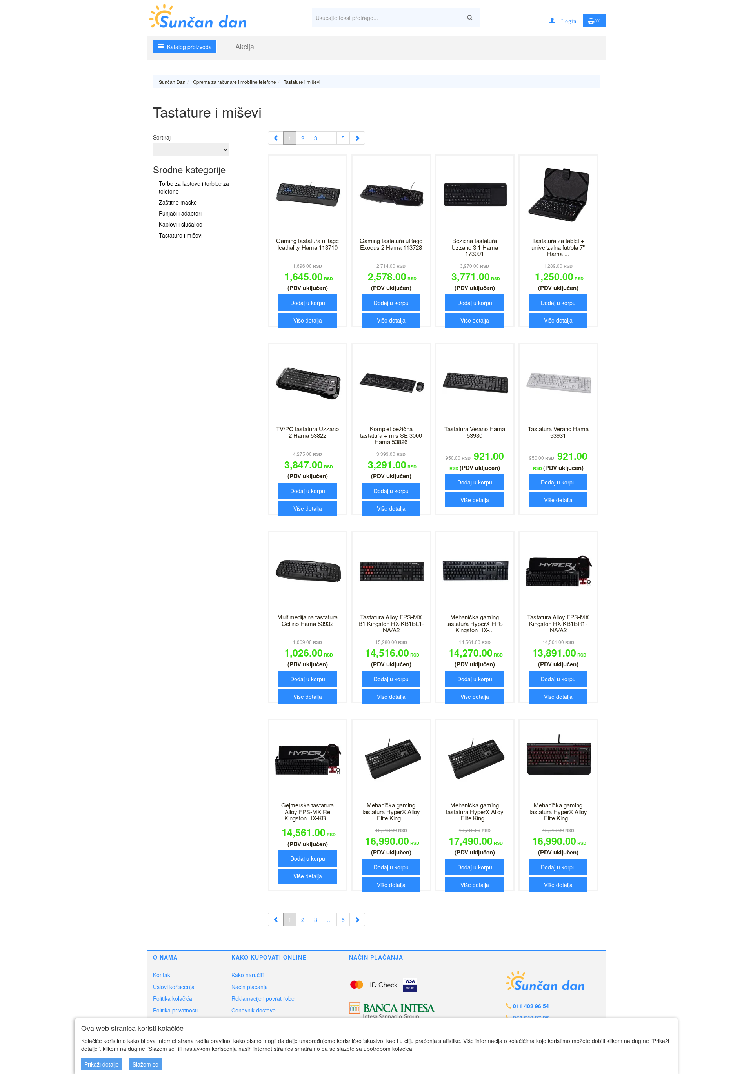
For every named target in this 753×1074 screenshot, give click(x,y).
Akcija (244, 46)
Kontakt (162, 975)
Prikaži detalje (101, 1064)
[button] (563, 20)
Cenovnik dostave (253, 1010)
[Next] (357, 138)
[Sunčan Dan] (204, 14)
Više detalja (307, 320)
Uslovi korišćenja (174, 987)
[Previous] (276, 138)
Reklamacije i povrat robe (263, 998)
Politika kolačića (172, 998)
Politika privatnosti (175, 1010)
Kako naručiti (247, 975)
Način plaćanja (249, 987)
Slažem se (145, 1064)
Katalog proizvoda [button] (189, 47)
